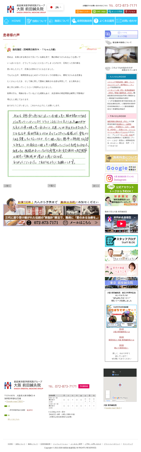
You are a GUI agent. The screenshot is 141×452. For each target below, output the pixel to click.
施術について (33, 444)
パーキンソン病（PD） (116, 90)
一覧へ (52, 186)
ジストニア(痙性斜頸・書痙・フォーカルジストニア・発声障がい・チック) (120, 84)
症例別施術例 (45, 444)
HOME (10, 444)
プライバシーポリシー (112, 444)
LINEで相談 (101, 12)
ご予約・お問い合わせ (93, 444)
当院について (20, 444)
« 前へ (7, 186)
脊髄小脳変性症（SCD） (124, 93)
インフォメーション (60, 444)
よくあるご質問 (76, 444)
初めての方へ (84, 12)
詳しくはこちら (13, 419)
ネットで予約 (117, 12)
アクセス (131, 12)
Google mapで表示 (14, 401)
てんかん (124, 132)
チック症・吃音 (127, 135)
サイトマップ (128, 444)
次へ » (96, 186)
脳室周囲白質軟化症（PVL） (118, 121)
